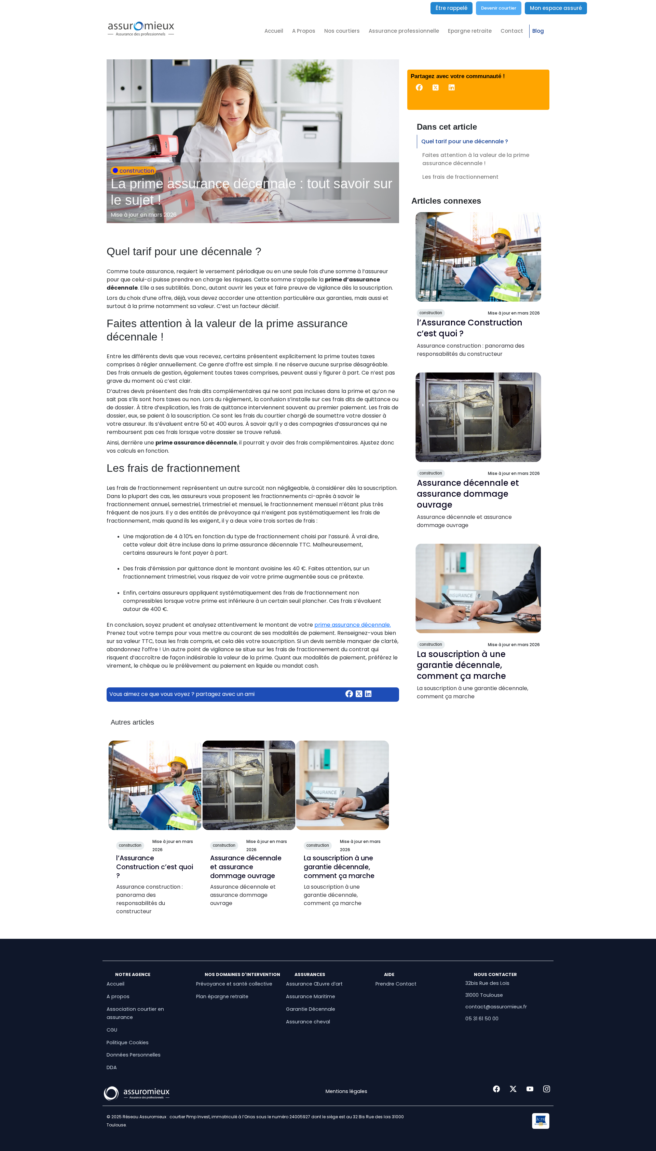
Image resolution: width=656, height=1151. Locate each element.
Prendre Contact (395, 983)
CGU (112, 1029)
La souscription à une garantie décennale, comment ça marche (339, 867)
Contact (512, 30)
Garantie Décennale (310, 1009)
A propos (118, 996)
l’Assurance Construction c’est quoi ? (154, 867)
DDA (112, 1067)
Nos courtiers (342, 30)
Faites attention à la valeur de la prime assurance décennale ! (475, 159)
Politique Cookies (128, 1042)
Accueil (273, 30)
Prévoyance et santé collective (234, 983)
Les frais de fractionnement (460, 177)
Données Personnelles (134, 1054)
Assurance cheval (308, 1021)
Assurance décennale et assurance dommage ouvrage (246, 867)
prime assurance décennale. (352, 625)
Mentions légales (346, 1091)
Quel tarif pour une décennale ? (464, 141)
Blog (538, 30)
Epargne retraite (470, 30)
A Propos (303, 30)
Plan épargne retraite (222, 996)
